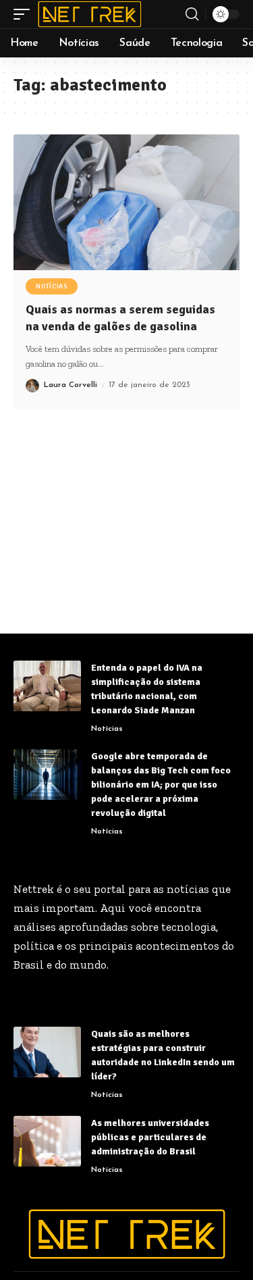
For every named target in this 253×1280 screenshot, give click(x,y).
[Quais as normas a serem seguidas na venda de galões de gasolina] (126, 202)
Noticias (107, 1095)
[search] (192, 14)
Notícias (51, 286)
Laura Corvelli (70, 385)
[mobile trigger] (24, 14)
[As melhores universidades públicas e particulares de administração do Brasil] (47, 1141)
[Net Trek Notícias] (89, 14)
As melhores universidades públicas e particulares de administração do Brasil (150, 1137)
